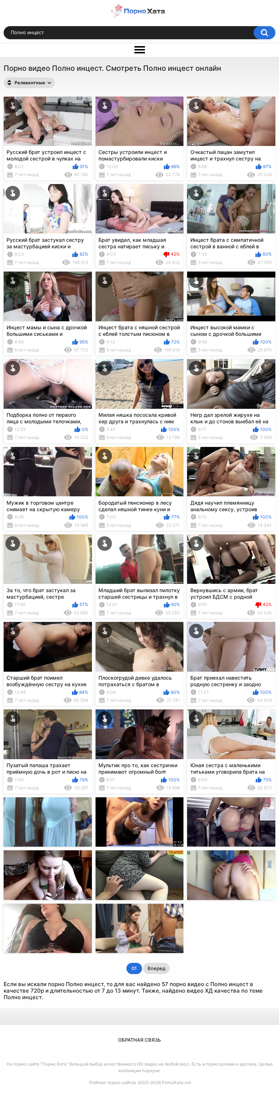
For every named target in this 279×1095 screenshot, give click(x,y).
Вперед (156, 968)
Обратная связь (139, 1040)
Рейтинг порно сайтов (112, 1082)
